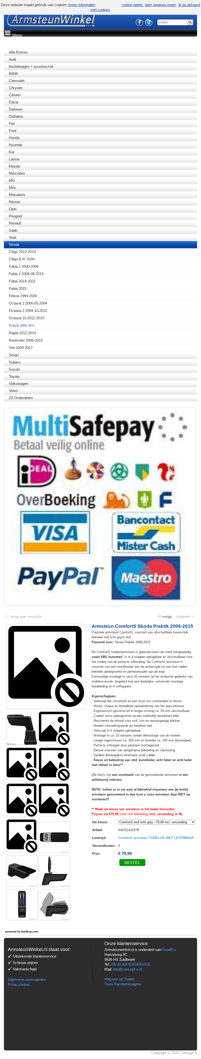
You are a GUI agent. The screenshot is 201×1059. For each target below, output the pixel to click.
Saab (13, 230)
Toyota (14, 376)
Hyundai (15, 145)
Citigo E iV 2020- (22, 259)
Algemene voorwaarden (27, 979)
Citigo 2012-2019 (22, 252)
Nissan (14, 202)
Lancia (14, 159)
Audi (12, 59)
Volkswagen (18, 383)
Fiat (12, 123)
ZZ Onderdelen (21, 398)
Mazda (14, 166)
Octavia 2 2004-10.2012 (28, 310)
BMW (13, 73)
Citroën (14, 95)
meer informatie (81, 5)
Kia (11, 152)
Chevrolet (16, 81)
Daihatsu (16, 116)
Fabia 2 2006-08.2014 (26, 274)
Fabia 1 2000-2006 (23, 266)
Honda (14, 138)
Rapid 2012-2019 (22, 333)
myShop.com (29, 931)
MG (12, 180)
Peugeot (15, 216)
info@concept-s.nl (127, 969)
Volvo (13, 391)
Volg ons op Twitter (119, 979)
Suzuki (14, 369)
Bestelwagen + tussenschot (31, 66)
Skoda (14, 244)
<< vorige (165, 615)
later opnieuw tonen (160, 5)
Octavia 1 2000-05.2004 (28, 303)
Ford (12, 130)
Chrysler (16, 88)
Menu (16, 35)
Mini (12, 187)
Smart (14, 355)
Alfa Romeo (18, 52)
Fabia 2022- (18, 288)
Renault (15, 223)
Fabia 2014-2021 (22, 281)
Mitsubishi (17, 195)
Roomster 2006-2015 (26, 340)
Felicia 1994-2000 (23, 296)
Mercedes (17, 173)
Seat (12, 237)
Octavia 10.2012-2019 (26, 318)
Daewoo (15, 109)
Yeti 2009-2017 (21, 348)
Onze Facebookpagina (122, 984)
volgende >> (185, 615)
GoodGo (169, 950)
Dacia (13, 102)
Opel (12, 209)
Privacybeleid (18, 984)
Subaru (14, 362)
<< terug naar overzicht (23, 615)
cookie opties (133, 5)
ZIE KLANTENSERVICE (131, 964)
